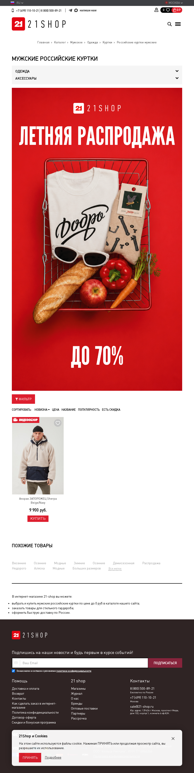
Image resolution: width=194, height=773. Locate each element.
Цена (55, 409)
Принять (30, 758)
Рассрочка (79, 718)
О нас (75, 698)
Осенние (40, 563)
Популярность (89, 409)
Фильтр (24, 399)
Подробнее (53, 757)
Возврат (18, 693)
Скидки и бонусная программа (34, 722)
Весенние (19, 563)
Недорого (19, 568)
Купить (38, 518)
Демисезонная (123, 563)
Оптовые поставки (84, 708)
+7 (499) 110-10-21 (27, 10)
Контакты (19, 698)
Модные (60, 563)
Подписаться (165, 663)
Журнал (76, 693)
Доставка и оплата (25, 688)
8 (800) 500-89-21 (51, 10)
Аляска (39, 568)
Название (69, 409)
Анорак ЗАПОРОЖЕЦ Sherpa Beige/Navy (38, 500)
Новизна (41, 409)
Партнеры (78, 713)
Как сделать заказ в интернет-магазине (34, 705)
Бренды (76, 703)
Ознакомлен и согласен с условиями (54, 671)
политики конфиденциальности (73, 671)
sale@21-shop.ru (142, 706)
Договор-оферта (24, 717)
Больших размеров (86, 568)
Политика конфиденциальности (35, 712)
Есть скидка (111, 409)
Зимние (79, 563)
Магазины (78, 688)
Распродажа (151, 563)
